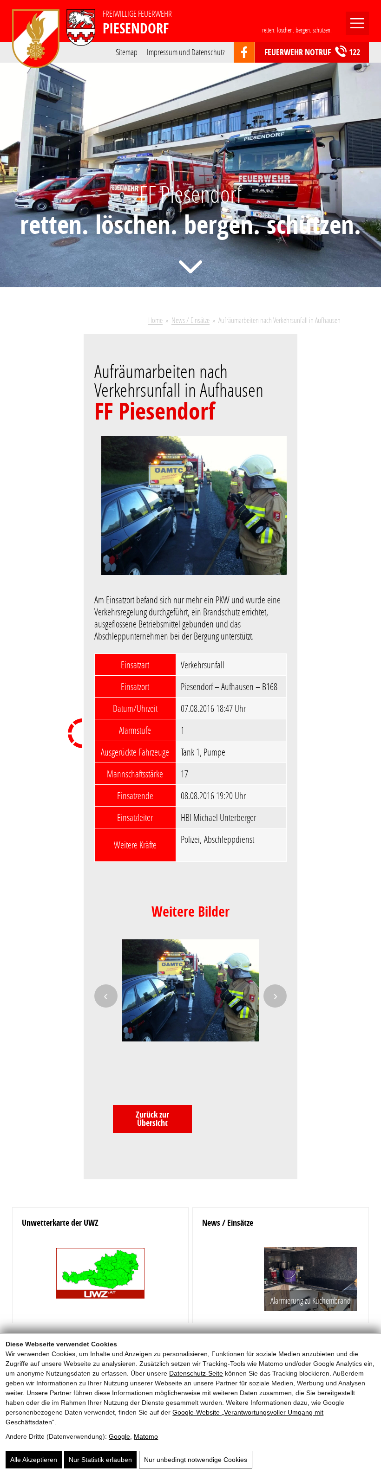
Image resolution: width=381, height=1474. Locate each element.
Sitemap (127, 51)
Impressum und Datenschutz (186, 51)
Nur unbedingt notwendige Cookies (195, 1459)
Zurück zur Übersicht (152, 1119)
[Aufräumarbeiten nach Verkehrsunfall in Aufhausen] (194, 511)
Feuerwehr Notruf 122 (312, 52)
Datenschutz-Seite (196, 1373)
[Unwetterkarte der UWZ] (100, 1277)
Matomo (146, 1436)
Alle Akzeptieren (33, 1459)
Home (155, 320)
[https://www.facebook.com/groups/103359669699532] (244, 52)
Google (119, 1436)
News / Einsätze (190, 320)
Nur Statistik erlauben (100, 1459)
